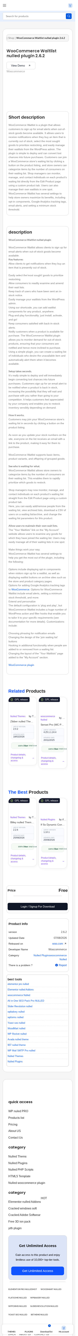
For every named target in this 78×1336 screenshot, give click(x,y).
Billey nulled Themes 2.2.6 (22, 822)
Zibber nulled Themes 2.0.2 (22, 721)
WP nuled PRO (18, 1111)
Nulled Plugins (48, 819)
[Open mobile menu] (4, 5)
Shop (11, 38)
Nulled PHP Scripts (20, 1169)
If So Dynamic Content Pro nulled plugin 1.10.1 (53, 824)
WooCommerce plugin (21, 665)
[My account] (70, 5)
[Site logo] (37, 3)
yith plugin (15, 1228)
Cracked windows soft (22, 1208)
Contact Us (15, 1137)
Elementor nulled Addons (27, 1201)
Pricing (12, 1124)
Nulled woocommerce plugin (26, 1182)
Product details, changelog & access (18, 757)
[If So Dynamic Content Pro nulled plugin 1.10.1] (53, 806)
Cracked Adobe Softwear (24, 1214)
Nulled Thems (17, 1156)
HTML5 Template (19, 1176)
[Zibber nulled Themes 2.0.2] (23, 704)
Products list (16, 1117)
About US (14, 1130)
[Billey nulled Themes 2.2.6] (23, 805)
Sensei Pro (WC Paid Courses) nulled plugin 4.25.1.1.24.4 (53, 724)
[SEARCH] (69, 16)
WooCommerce (20, 589)
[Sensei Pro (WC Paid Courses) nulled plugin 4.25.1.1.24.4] (53, 704)
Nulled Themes (17, 716)
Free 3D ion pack (19, 1221)
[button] (64, 932)
